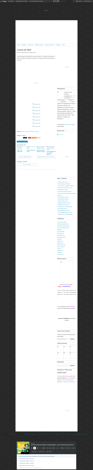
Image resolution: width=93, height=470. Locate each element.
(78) (61, 235)
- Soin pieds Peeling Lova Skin (63, 210)
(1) (60, 254)
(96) (60, 231)
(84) (60, 233)
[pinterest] (58, 1)
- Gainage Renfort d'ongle (62, 189)
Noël (31, 131)
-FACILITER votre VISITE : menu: (64, 187)
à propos (49, 451)
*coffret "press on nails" (49, 44)
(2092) (61, 222)
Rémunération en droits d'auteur (59, 434)
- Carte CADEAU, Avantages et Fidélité (65, 185)
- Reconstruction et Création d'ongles (64, 206)
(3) (59, 252)
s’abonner (35, 451)
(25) (60, 243)
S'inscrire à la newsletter (22, 141)
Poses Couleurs (35, 131)
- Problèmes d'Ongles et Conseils (63, 202)
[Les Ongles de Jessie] (60, 94)
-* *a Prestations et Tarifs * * (63, 182)
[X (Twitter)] (56, 1)
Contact (63, 44)
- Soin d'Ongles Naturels (62, 208)
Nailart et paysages (25, 131)
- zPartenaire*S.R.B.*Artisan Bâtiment (65, 214)
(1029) (62, 224)
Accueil (18, 44)
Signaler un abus (46, 434)
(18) (61, 244)
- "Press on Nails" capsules (62, 200)
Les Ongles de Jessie (68, 124)
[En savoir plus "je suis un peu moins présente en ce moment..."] (60, 349)
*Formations (57, 44)
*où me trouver (30, 44)
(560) (63, 225)
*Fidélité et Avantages (39, 44)
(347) (63, 227)
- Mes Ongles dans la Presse (62, 199)
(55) (61, 237)
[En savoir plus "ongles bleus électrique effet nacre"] (67, 349)
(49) (59, 239)
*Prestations (23, 44)
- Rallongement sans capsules (63, 204)
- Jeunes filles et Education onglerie (64, 191)
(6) (60, 246)
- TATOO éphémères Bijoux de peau (64, 212)
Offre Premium (67, 434)
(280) (59, 229)
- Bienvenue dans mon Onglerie (63, 183)
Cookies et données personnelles (76, 434)
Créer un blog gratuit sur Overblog (29, 434)
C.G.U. (52, 434)
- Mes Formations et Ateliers (63, 197)
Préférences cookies (85, 434)
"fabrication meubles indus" (69, 381)
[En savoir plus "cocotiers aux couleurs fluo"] (60, 355)
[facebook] (54, 1)
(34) (59, 241)
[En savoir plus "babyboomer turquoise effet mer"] (73, 349)
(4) (60, 250)
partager (42, 451)
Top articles (37, 434)
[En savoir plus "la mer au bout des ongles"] (67, 355)
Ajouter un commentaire (27, 164)
